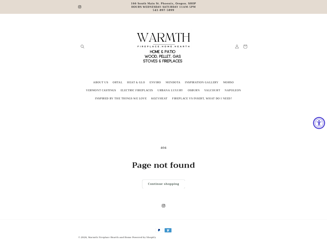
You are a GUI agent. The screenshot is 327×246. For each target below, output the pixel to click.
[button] (82, 46)
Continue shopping (163, 183)
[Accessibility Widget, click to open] (319, 123)
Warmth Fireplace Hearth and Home (110, 237)
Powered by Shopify (144, 237)
